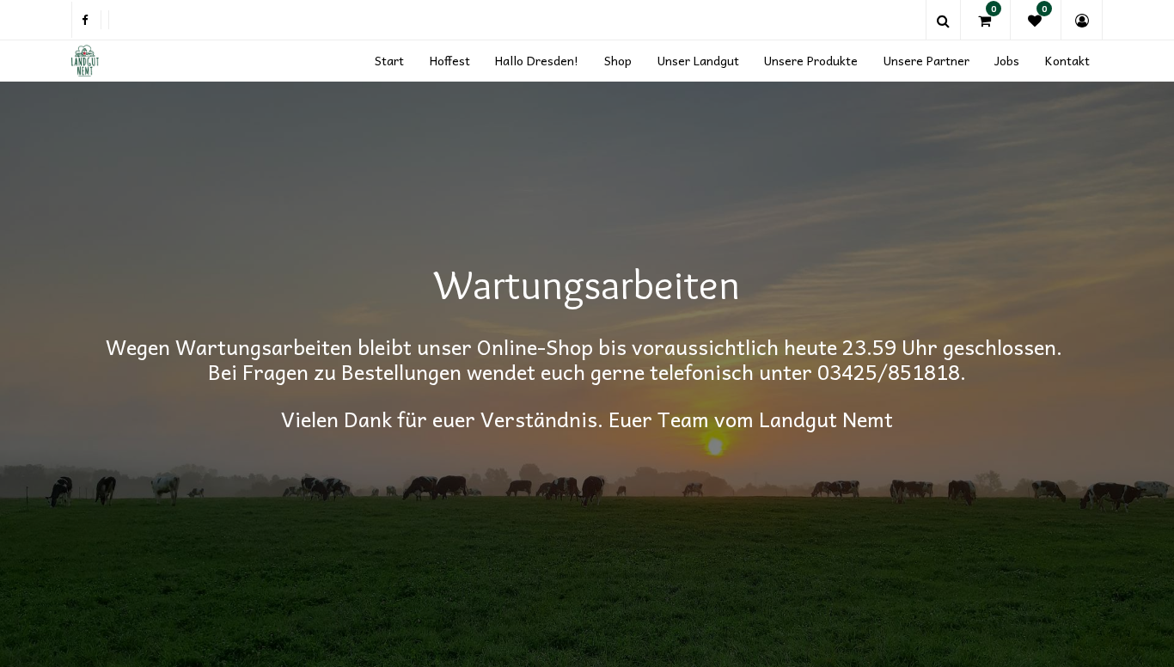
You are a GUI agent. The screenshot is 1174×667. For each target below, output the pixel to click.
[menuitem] (389, 60)
